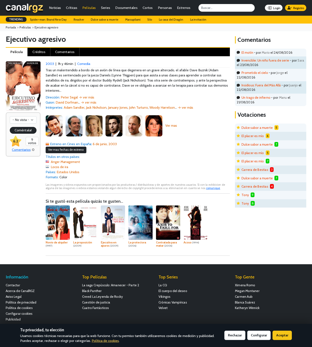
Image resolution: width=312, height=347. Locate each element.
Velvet (163, 308)
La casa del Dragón (171, 19)
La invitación (198, 19)
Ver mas (171, 126)
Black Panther (92, 291)
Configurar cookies (19, 314)
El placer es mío (253, 136)
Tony (245, 195)
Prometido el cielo (255, 73)
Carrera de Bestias (255, 170)
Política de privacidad (21, 302)
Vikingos (165, 297)
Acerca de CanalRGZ (20, 291)
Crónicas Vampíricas (173, 302)
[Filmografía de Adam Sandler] (54, 126)
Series (105, 8)
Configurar (259, 335)
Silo (149, 19)
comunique (213, 188)
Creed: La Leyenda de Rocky (102, 297)
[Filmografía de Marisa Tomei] (153, 126)
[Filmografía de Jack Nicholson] (74, 126)
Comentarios (21, 150)
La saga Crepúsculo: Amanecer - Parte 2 (110, 285)
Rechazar (235, 335)
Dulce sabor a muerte (104, 19)
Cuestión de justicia (96, 302)
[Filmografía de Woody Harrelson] (133, 126)
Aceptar (282, 335)
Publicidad (13, 319)
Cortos (148, 8)
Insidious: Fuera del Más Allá (261, 85)
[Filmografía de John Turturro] (113, 126)
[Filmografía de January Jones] (94, 126)
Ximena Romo (245, 285)
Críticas (71, 8)
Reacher (79, 19)
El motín (247, 53)
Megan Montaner (247, 291)
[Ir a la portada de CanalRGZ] (24, 8)
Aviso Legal (13, 297)
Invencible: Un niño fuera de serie (265, 60)
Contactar (13, 285)
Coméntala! (23, 130)
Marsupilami (133, 19)
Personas (165, 8)
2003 (50, 64)
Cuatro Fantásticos (95, 308)
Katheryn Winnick (247, 308)
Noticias (55, 8)
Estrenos (183, 8)
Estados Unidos (68, 172)
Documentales (126, 8)
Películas (89, 8)
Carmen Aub (244, 297)
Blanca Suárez (245, 302)
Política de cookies (19, 308)
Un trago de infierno (256, 98)
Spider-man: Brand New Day (48, 19)
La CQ (163, 285)
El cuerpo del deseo (173, 291)
